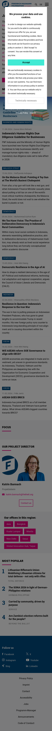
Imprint (33, 113)
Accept (26, 62)
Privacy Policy (22, 113)
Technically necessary (26, 100)
